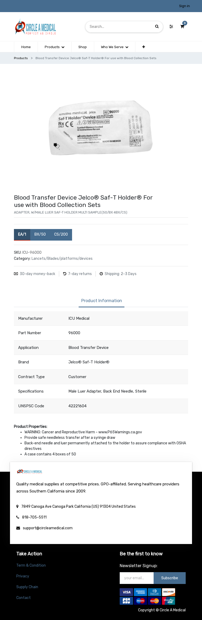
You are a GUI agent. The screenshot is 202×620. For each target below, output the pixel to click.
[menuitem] (25, 47)
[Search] (157, 26)
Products (21, 58)
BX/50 (40, 234)
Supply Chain (27, 587)
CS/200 (61, 234)
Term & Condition (31, 565)
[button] (143, 47)
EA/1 (22, 234)
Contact (23, 598)
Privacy (22, 576)
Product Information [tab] (101, 300)
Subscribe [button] (169, 578)
